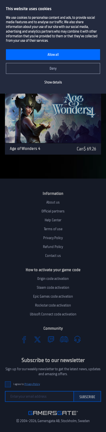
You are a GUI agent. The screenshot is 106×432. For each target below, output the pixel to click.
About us (53, 202)
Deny (53, 68)
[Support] (77, 339)
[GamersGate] (53, 415)
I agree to (26, 384)
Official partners (53, 211)
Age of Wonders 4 (25, 148)
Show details (53, 82)
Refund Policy (53, 246)
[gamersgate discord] (64, 339)
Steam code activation (53, 287)
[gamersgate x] (37, 339)
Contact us (53, 255)
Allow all (53, 54)
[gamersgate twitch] (50, 339)
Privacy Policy (53, 237)
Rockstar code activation (53, 305)
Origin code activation (53, 278)
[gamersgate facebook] (24, 339)
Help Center (53, 220)
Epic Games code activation (53, 296)
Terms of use (53, 228)
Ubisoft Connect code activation (53, 314)
